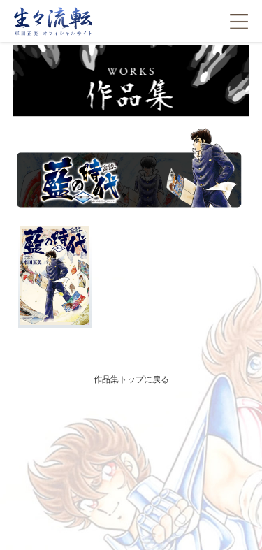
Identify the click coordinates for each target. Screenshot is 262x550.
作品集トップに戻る (131, 379)
